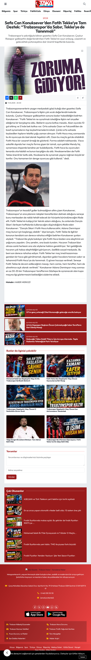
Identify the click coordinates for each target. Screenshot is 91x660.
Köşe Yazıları (51, 650)
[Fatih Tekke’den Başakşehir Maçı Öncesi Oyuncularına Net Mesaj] (66, 365)
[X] (39, 607)
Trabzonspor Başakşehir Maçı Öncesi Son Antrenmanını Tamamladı (62, 410)
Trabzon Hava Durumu (59, 624)
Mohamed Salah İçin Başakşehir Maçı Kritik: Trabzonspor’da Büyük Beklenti (23, 380)
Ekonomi (56, 11)
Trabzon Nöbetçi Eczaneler (19, 624)
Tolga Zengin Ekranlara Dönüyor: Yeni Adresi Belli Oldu (23, 441)
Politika (77, 11)
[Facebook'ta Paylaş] (7, 98)
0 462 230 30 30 (47, 593)
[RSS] (56, 607)
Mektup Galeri (56, 647)
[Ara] (84, 4)
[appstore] (34, 614)
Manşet (77, 647)
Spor (15, 11)
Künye (12, 647)
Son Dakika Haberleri (17, 638)
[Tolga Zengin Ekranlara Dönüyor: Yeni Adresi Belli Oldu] (25, 426)
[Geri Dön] (7, 652)
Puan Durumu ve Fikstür (18, 634)
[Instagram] (43, 607)
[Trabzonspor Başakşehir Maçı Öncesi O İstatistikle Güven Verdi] (25, 396)
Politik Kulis (35, 11)
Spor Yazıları (40, 650)
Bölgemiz (6, 11)
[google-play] (56, 614)
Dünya (46, 11)
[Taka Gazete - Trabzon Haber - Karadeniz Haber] (44, 3)
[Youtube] (48, 607)
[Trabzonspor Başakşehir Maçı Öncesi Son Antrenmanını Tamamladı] (66, 396)
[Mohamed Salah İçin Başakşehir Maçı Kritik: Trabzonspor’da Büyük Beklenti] (25, 365)
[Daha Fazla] (20, 98)
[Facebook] (35, 607)
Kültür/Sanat (68, 647)
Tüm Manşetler (55, 634)
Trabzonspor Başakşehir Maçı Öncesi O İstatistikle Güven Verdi (21, 410)
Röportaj (67, 11)
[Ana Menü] (5, 4)
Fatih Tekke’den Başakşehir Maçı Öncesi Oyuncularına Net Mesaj (62, 380)
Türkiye (23, 11)
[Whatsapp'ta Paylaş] (16, 98)
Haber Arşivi (54, 638)
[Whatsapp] (52, 607)
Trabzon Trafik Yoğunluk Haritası (61, 629)
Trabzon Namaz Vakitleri (19, 629)
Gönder (11, 477)
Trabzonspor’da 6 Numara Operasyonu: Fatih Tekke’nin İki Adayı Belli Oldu (64, 441)
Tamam (82, 657)
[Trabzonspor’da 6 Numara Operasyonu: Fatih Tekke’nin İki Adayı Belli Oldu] (66, 426)
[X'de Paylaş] (11, 98)
